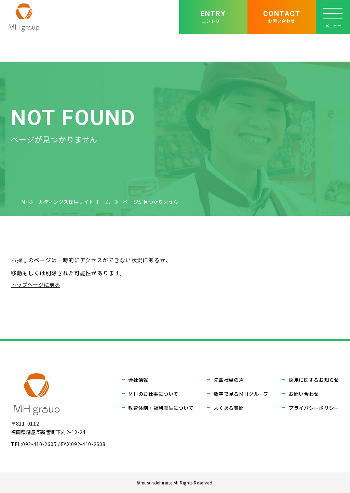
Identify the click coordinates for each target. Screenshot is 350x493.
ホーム (65, 201)
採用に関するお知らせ (314, 379)
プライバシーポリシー (314, 407)
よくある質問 (229, 407)
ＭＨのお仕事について (153, 393)
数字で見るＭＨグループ (241, 393)
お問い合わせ (304, 393)
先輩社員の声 (229, 379)
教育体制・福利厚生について (160, 407)
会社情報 (138, 379)
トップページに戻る (35, 284)
